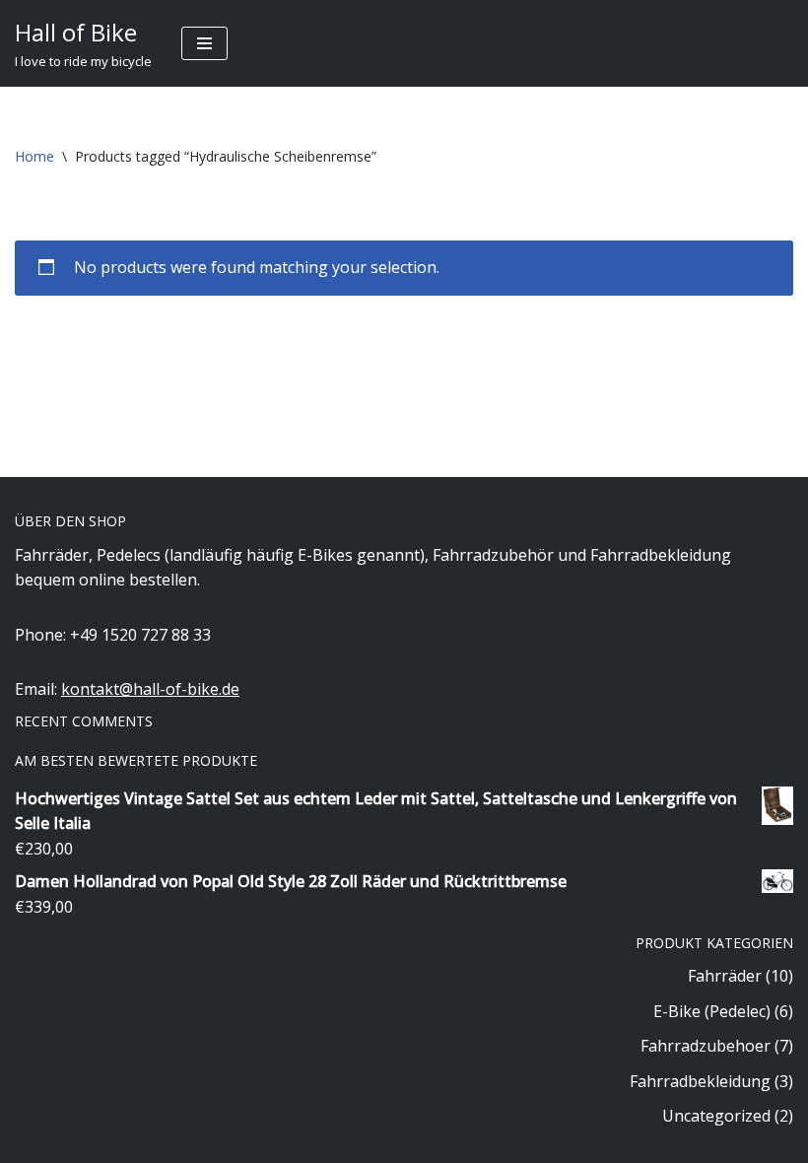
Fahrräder (725, 976)
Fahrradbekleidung (700, 1081)
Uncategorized (716, 1116)
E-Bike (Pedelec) (712, 1011)
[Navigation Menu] (204, 43)
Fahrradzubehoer (705, 1046)
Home (34, 156)
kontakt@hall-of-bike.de (150, 689)
